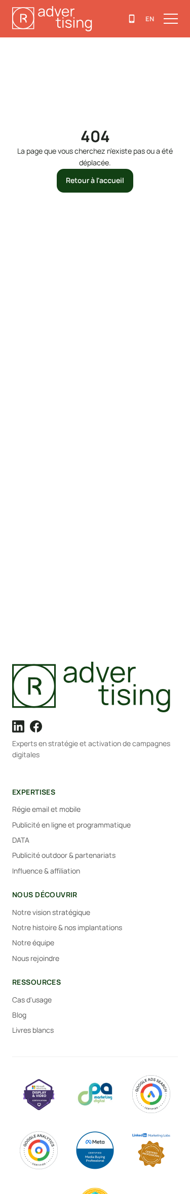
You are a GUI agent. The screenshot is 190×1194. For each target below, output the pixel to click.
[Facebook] (36, 726)
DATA (20, 840)
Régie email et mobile (46, 809)
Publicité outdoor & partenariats (64, 855)
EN (149, 18)
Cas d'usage (32, 999)
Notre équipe (33, 942)
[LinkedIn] (18, 726)
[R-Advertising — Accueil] (54, 18)
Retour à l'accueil (95, 180)
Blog (19, 1015)
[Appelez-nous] (131, 18)
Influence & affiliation (46, 871)
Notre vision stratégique (51, 912)
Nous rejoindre (35, 958)
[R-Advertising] (95, 687)
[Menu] (171, 19)
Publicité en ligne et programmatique (71, 825)
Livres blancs (33, 1030)
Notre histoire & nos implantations (67, 927)
